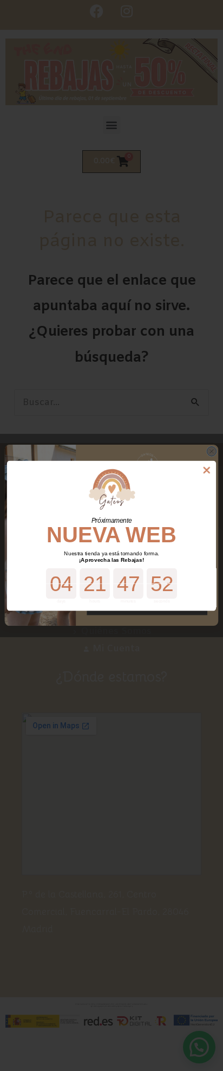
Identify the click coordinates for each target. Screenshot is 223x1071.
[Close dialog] (206, 469)
